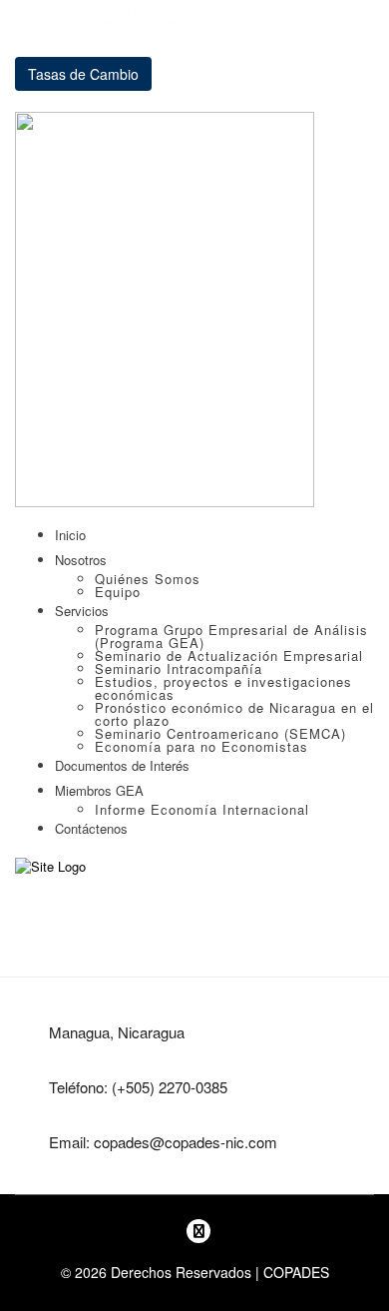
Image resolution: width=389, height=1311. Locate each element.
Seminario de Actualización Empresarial (229, 655)
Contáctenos (91, 828)
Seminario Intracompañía (178, 668)
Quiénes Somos (147, 578)
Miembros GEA (99, 790)
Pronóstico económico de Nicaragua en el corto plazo (234, 714)
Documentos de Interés (122, 765)
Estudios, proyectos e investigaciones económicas (223, 688)
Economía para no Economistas (201, 746)
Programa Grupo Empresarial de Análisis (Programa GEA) (231, 636)
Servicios (82, 610)
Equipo (118, 591)
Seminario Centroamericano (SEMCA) (220, 733)
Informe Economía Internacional (202, 809)
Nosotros (81, 559)
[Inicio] (50, 865)
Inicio (70, 534)
